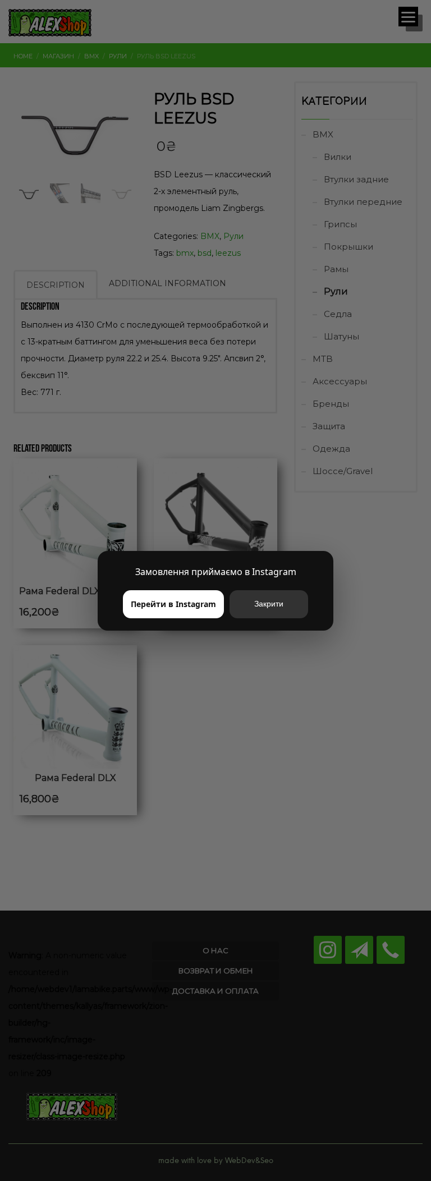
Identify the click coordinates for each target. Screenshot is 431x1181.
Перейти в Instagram (173, 604)
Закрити (268, 603)
